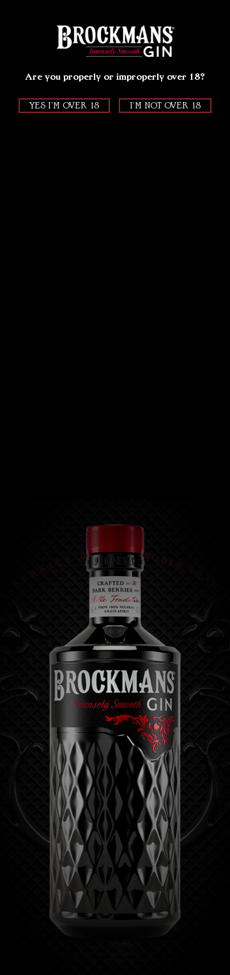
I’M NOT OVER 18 (165, 105)
